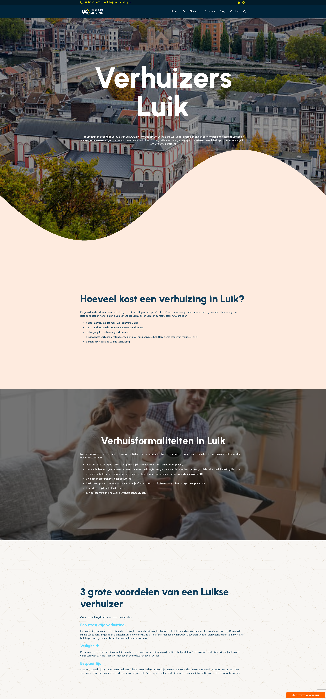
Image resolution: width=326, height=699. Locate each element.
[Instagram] (243, 2)
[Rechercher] (244, 11)
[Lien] (92, 11)
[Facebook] (239, 2)
